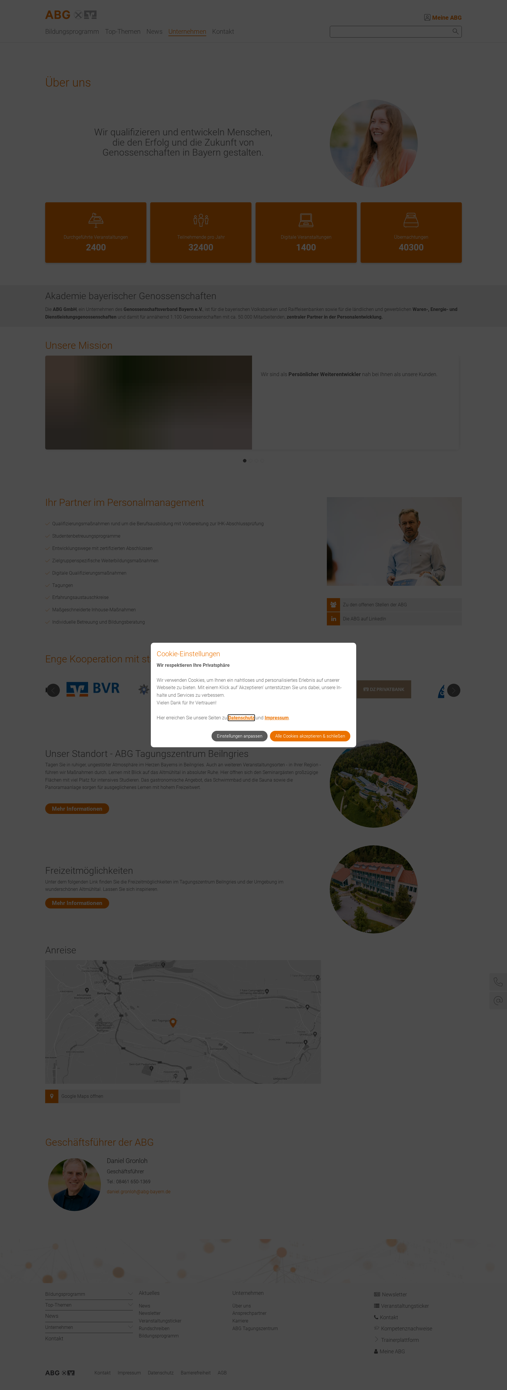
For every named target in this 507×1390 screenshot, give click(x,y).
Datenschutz (241, 718)
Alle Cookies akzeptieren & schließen (310, 736)
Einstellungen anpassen (239, 736)
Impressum (277, 718)
